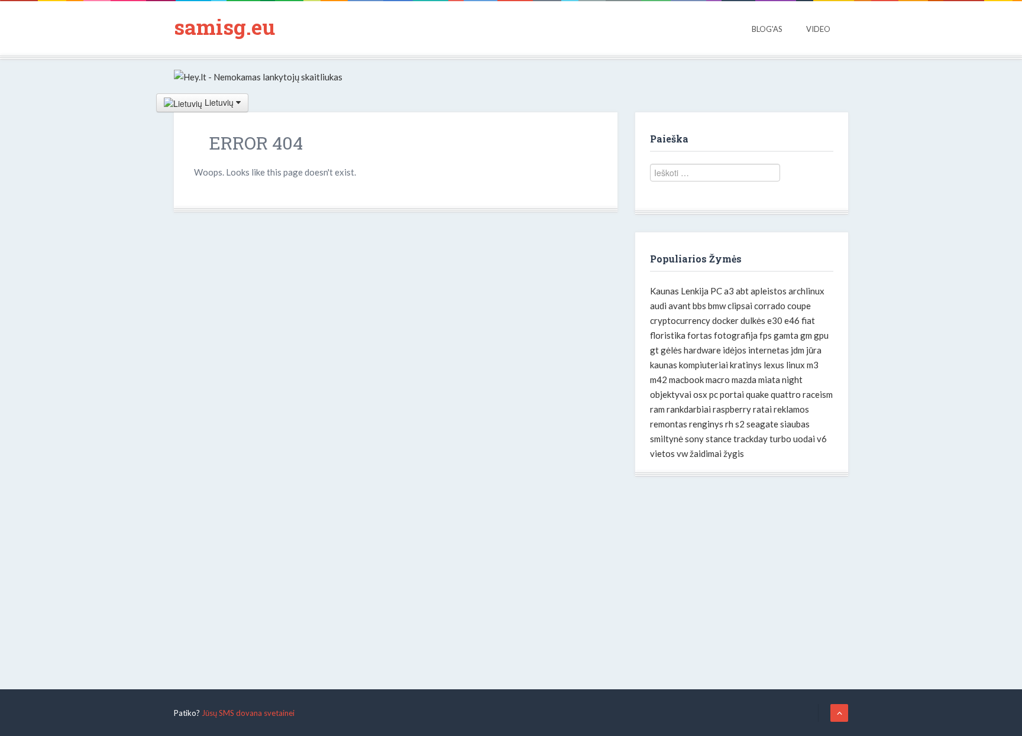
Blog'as (767, 29)
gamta (786, 335)
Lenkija (695, 291)
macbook (686, 379)
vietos (662, 453)
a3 (729, 291)
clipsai (739, 305)
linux (795, 364)
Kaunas (664, 291)
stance (719, 438)
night (792, 379)
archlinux (806, 291)
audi (658, 305)
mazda (744, 379)
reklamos (791, 409)
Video (818, 29)
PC (716, 291)
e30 (774, 320)
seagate (762, 424)
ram (657, 409)
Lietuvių (219, 102)
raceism (818, 394)
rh (729, 424)
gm (806, 335)
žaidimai (706, 453)
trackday (750, 438)
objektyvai (670, 394)
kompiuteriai (703, 364)
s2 (740, 424)
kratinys (746, 364)
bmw (717, 305)
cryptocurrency (680, 320)
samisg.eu (224, 27)
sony (694, 438)
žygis (733, 453)
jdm (797, 350)
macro (718, 379)
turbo (780, 438)
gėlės (671, 350)
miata (769, 379)
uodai (804, 438)
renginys (706, 424)
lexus (774, 364)
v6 (822, 438)
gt (654, 350)
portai (732, 394)
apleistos (769, 291)
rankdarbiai (689, 409)
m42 (658, 379)
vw (682, 453)
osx (700, 394)
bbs (699, 305)
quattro (786, 394)
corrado (769, 305)
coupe (799, 305)
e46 (792, 320)
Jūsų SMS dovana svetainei (248, 713)
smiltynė (666, 438)
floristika (667, 335)
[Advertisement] (741, 577)
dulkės (752, 320)
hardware (702, 350)
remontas (668, 424)
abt (742, 291)
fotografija (736, 335)
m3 (813, 364)
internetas (768, 350)
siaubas (795, 424)
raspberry (732, 409)
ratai (762, 409)
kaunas (663, 364)
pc (713, 394)
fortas (699, 335)
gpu (821, 335)
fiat (808, 320)
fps (765, 335)
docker (725, 320)
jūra (814, 350)
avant (679, 305)
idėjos (734, 350)
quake (757, 394)
